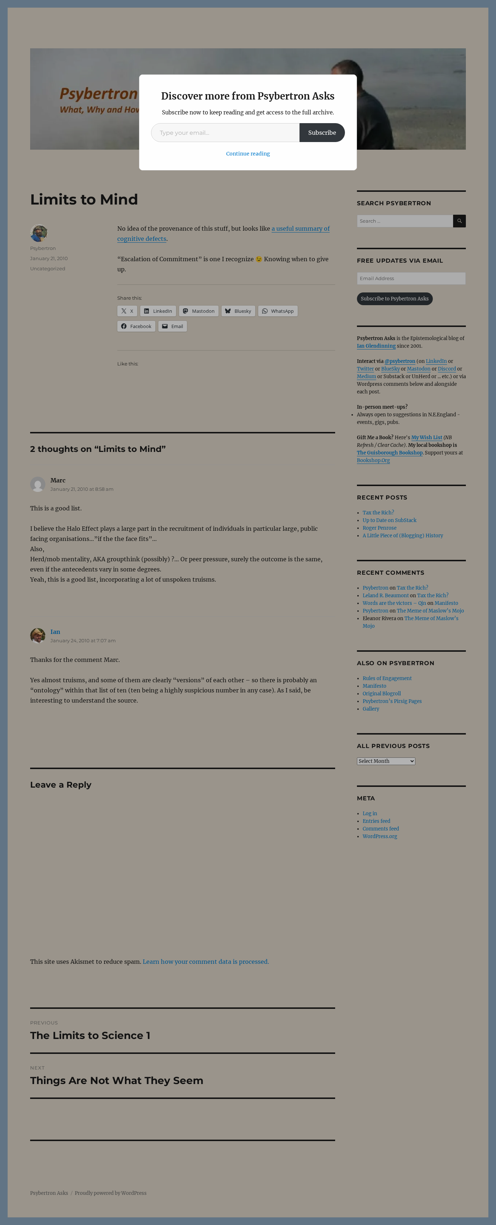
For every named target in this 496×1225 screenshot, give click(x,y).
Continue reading (248, 153)
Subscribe (322, 132)
